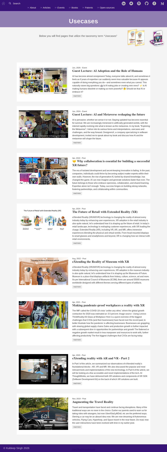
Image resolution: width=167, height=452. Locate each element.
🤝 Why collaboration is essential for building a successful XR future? (111, 163)
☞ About (31, 7)
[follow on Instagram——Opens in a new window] (139, 3)
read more (77, 96)
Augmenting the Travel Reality (92, 401)
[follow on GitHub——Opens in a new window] (147, 3)
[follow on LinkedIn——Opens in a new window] (124, 3)
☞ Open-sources (106, 7)
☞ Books (73, 7)
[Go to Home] (3, 3)
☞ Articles (45, 7)
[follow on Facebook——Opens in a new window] (155, 3)
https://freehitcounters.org (83, 449)
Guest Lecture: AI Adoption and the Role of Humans (107, 70)
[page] (119, 6)
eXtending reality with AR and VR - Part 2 (100, 358)
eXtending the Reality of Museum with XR (100, 261)
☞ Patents (87, 7)
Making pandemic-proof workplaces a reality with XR (108, 305)
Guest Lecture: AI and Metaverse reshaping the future (108, 114)
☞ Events (60, 7)
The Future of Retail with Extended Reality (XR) (105, 211)
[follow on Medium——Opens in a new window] (162, 3)
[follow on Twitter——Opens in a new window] (132, 3)
